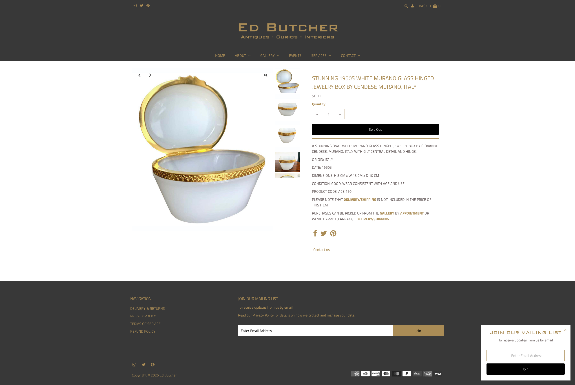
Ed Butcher (168, 375)
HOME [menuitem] (220, 55)
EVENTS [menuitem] (295, 55)
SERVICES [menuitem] (319, 55)
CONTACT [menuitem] (348, 55)
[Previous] (139, 75)
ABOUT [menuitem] (240, 55)
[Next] (150, 75)
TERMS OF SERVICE (145, 323)
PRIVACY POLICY (143, 316)
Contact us (321, 250)
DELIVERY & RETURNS (147, 308)
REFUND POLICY (142, 331)
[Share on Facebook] (315, 234)
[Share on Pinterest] (333, 234)
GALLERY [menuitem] (267, 55)
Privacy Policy (263, 315)
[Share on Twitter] (323, 234)
